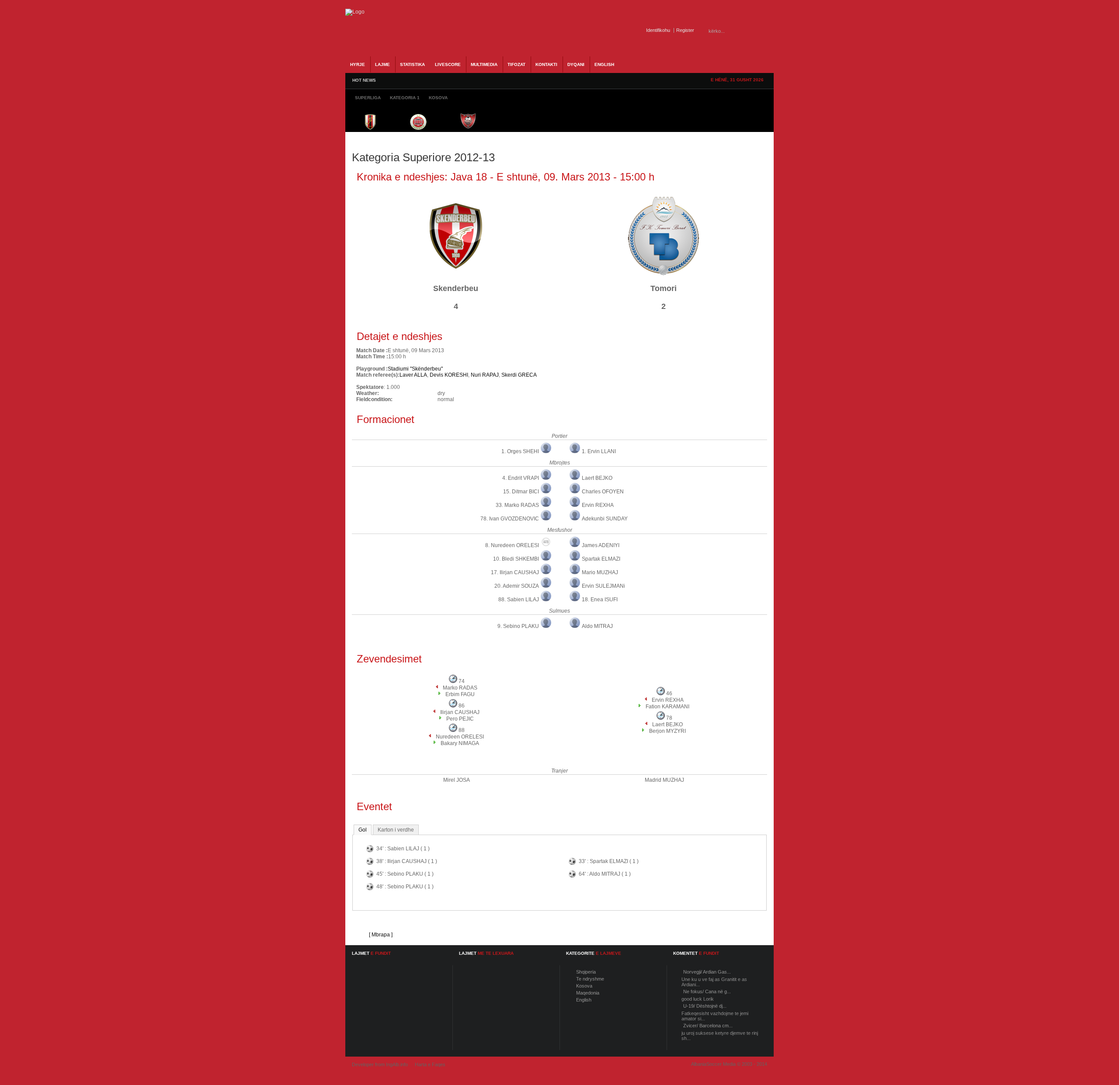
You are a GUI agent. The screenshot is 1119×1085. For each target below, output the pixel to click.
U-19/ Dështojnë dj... (704, 1006)
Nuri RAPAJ (485, 375)
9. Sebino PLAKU (518, 626)
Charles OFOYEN (603, 492)
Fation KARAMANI (667, 707)
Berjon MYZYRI (667, 731)
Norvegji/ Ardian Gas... (707, 971)
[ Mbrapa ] (381, 935)
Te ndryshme (590, 978)
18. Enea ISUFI (600, 599)
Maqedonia (587, 992)
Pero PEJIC (460, 719)
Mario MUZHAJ (600, 572)
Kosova (584, 985)
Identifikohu (658, 30)
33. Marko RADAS (517, 505)
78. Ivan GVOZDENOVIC (509, 519)
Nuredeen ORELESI (460, 737)
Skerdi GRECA (519, 375)
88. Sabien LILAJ (518, 599)
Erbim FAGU (460, 694)
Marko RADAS (460, 688)
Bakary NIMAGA (460, 743)
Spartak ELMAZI (601, 559)
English (583, 999)
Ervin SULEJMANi (603, 586)
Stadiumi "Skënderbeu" (415, 369)
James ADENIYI (600, 545)
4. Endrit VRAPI (520, 478)
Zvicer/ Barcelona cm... (708, 1025)
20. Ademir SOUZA (516, 586)
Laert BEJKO (597, 478)
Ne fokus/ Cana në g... (707, 991)
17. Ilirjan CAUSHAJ (515, 572)
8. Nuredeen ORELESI (512, 545)
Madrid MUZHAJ (664, 780)
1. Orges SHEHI (520, 451)
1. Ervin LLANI (599, 451)
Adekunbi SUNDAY (605, 519)
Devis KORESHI (449, 375)
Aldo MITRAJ (597, 626)
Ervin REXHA (598, 505)
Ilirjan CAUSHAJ (460, 712)
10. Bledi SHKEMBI (516, 559)
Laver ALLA (413, 375)
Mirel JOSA (456, 780)
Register (685, 30)
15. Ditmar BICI (521, 492)
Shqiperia (586, 971)
